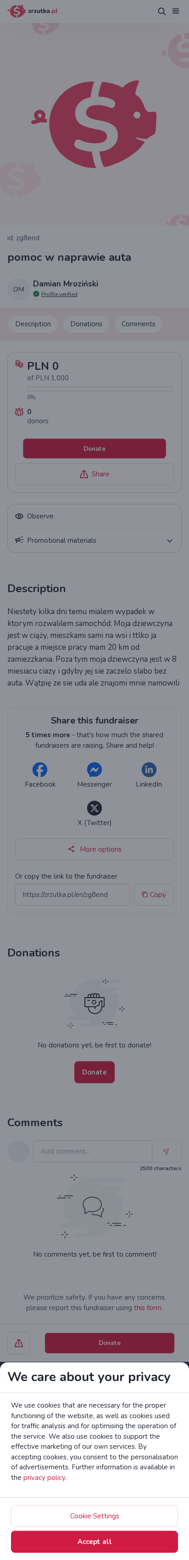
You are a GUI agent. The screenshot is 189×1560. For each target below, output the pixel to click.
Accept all (95, 1541)
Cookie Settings (94, 1516)
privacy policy (44, 1477)
